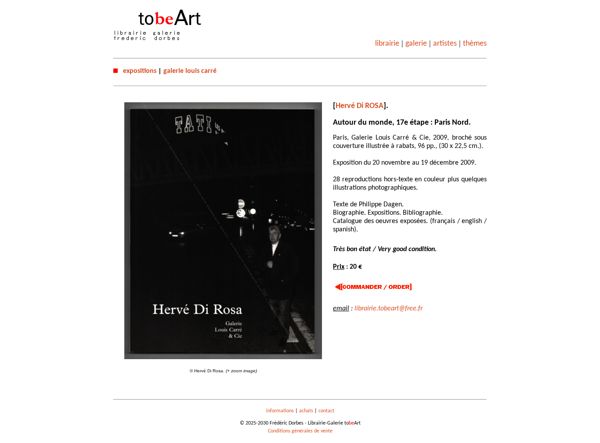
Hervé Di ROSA (359, 106)
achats (306, 411)
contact (326, 411)
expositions (139, 71)
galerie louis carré (190, 71)
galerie (416, 44)
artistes (445, 44)
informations (280, 411)
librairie (387, 44)
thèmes (475, 44)
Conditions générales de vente (300, 431)
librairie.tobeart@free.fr (388, 308)
